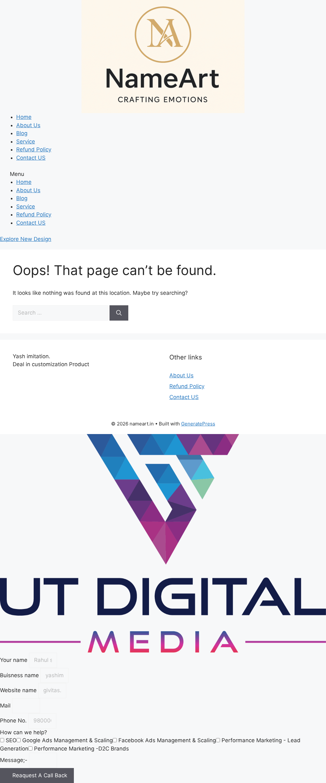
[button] (163, 174)
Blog (21, 133)
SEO (11, 740)
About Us (28, 125)
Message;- (14, 760)
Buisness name (20, 675)
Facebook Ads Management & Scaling (167, 740)
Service (25, 141)
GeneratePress (198, 424)
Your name (14, 660)
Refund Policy (33, 149)
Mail (6, 705)
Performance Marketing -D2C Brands (81, 748)
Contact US (31, 158)
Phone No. (14, 720)
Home (24, 117)
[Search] (119, 313)
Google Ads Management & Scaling (67, 740)
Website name (19, 690)
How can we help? (23, 732)
